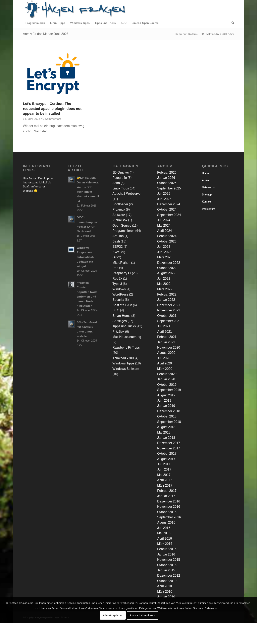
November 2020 (168, 347)
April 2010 (164, 586)
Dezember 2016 (168, 501)
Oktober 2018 (166, 416)
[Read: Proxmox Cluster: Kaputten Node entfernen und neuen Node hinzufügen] (71, 284)
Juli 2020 (163, 358)
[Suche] (231, 23)
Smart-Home (121, 315)
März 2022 (164, 289)
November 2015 (168, 559)
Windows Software (125, 368)
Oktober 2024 (166, 209)
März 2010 (164, 591)
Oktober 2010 (166, 581)
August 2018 (166, 427)
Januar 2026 (166, 177)
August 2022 (166, 273)
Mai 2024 (163, 225)
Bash (116, 241)
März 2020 (164, 368)
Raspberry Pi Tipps (126, 347)
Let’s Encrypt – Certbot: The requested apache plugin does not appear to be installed (52, 109)
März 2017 (164, 485)
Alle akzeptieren (113, 615)
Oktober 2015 (166, 565)
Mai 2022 (163, 283)
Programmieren (123, 230)
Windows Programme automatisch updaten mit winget (85, 257)
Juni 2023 (164, 252)
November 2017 (168, 448)
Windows (119, 289)
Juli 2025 (163, 193)
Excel (116, 252)
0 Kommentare (52, 118)
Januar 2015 (166, 570)
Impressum (208, 208)
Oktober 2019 (166, 384)
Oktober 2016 (166, 512)
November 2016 (168, 506)
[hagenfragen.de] (74, 9)
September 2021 (169, 321)
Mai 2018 (163, 432)
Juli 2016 (163, 528)
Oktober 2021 (166, 315)
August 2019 (166, 395)
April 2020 (164, 363)
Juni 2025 (164, 199)
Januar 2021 (166, 342)
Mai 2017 (163, 475)
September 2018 (169, 422)
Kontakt (206, 201)
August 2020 (166, 352)
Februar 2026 (166, 172)
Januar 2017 (166, 496)
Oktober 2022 (166, 268)
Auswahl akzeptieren (142, 615)
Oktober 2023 (166, 241)
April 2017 (164, 480)
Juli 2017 (163, 464)
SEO (115, 310)
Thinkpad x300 (123, 358)
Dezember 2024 (168, 204)
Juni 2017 (164, 469)
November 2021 (168, 310)
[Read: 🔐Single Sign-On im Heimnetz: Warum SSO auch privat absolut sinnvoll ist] (71, 179)
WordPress (120, 294)
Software (118, 215)
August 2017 (166, 459)
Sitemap (207, 194)
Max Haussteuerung (126, 337)
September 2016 (169, 517)
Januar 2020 (166, 379)
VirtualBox (119, 220)
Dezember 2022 (168, 262)
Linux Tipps (120, 188)
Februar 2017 (166, 490)
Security (118, 299)
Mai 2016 (163, 533)
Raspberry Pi (121, 273)
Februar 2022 (166, 294)
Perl (115, 268)
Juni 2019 (164, 400)
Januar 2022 (166, 299)
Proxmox (118, 209)
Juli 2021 (163, 326)
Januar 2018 (166, 437)
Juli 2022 (163, 278)
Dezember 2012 (168, 575)
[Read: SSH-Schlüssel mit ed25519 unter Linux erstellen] (71, 324)
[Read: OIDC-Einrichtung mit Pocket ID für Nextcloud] (71, 219)
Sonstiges (119, 321)
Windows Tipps (123, 363)
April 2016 (164, 538)
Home (205, 173)
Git (114, 257)
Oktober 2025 (166, 183)
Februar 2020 (166, 374)
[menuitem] (35, 23)
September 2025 (169, 188)
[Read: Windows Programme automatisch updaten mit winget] (71, 249)
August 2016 (166, 522)
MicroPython (121, 262)
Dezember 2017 (168, 443)
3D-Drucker (120, 172)
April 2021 (164, 331)
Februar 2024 (166, 236)
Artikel (205, 180)
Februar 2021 (166, 337)
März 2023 (164, 257)
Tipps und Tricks (124, 326)
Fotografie (119, 177)
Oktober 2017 (166, 453)
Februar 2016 (166, 549)
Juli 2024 (163, 220)
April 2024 (164, 230)
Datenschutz (209, 187)
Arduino (118, 236)
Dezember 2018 (168, 411)
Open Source (121, 225)
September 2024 (169, 215)
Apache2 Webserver (127, 193)
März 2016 (164, 543)
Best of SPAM (122, 305)
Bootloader (120, 204)
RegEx (117, 278)
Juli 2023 (163, 246)
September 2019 (169, 390)
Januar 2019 (166, 405)
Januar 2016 (166, 554)
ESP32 (117, 246)
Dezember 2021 (168, 305)
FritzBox (118, 331)
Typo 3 (117, 283)
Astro (116, 183)
